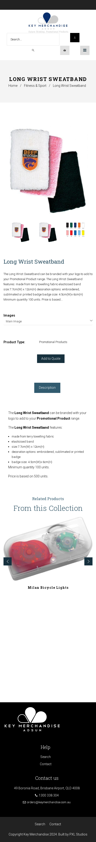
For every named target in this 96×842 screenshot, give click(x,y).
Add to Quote (50, 358)
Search (45, 757)
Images (9, 315)
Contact (45, 764)
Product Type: (14, 342)
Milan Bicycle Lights (48, 587)
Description (47, 387)
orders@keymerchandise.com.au (49, 802)
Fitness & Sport (35, 85)
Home (12, 85)
